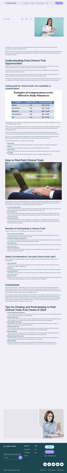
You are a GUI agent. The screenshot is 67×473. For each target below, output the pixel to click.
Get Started (59, 3)
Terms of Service (52, 470)
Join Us (49, 446)
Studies (32, 3)
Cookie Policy (60, 470)
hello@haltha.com (51, 455)
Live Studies (27, 452)
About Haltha (26, 3)
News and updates (40, 3)
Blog (35, 452)
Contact (26, 455)
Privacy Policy (43, 470)
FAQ (47, 3)
